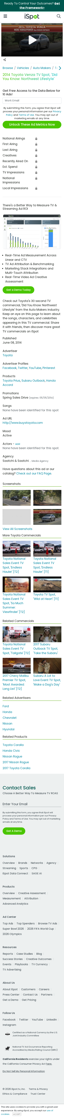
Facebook (10, 368)
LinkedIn (51, 1020)
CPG (34, 868)
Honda (7, 712)
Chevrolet (10, 718)
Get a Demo (10, 1000)
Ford (6, 706)
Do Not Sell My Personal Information (24, 1071)
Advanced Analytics (15, 904)
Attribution (31, 898)
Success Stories (13, 959)
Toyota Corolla (13, 745)
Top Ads (8, 923)
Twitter (23, 368)
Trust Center (38, 1093)
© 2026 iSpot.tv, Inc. (14, 1089)
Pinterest (49, 368)
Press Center (11, 994)
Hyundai (8, 729)
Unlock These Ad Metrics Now (32, 124)
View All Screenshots (17, 529)
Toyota (8, 355)
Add (17, 444)
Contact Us (30, 994)
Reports (8, 954)
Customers (28, 989)
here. (49, 1063)
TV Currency (40, 964)
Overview (9, 863)
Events (7, 964)
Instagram (9, 1025)
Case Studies (24, 954)
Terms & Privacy (38, 1089)
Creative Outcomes (39, 959)
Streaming (9, 868)
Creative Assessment (32, 893)
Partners (46, 994)
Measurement (12, 898)
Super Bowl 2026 (13, 929)
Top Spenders (26, 923)
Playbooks (21, 964)
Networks (37, 863)
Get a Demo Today (18, 290)
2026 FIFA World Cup (40, 929)
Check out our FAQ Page (33, 473)
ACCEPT (17, 1114)
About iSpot (10, 989)
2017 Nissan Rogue (16, 762)
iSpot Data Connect (15, 873)
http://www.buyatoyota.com (23, 423)
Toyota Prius (11, 381)
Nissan (7, 724)
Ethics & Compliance (15, 1093)
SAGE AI (37, 873)
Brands (22, 863)
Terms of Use (26, 115)
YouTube (35, 368)
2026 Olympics (12, 934)
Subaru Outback (33, 381)
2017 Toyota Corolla (16, 768)
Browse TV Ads (47, 923)
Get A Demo (14, 831)
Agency (51, 863)
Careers (44, 989)
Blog (39, 954)
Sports (24, 868)
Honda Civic (11, 751)
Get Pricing (29, 1000)
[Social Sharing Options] (4, 59)
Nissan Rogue (12, 756)
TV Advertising (12, 969)
